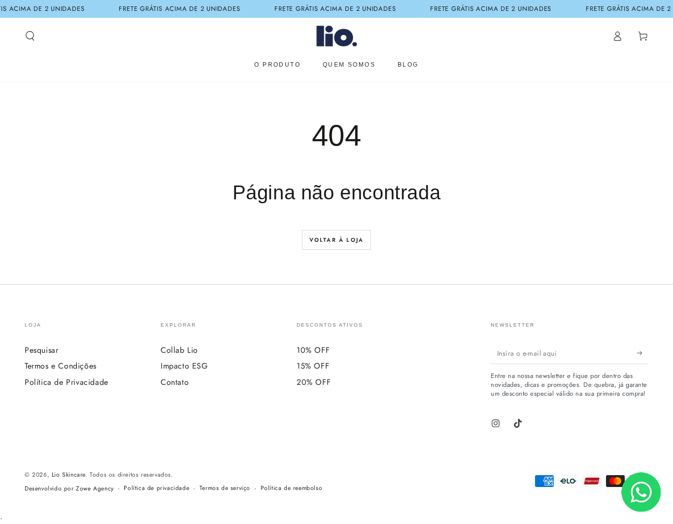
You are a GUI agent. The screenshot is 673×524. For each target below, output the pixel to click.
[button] (30, 36)
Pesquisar (41, 350)
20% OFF (314, 382)
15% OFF (313, 366)
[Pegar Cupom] (642, 353)
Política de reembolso (292, 488)
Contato (175, 382)
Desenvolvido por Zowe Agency (69, 489)
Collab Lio (179, 350)
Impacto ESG (184, 366)
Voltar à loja (336, 240)
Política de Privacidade (66, 382)
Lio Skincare (68, 474)
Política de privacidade (156, 488)
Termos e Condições (61, 366)
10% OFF (313, 350)
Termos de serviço (225, 488)
